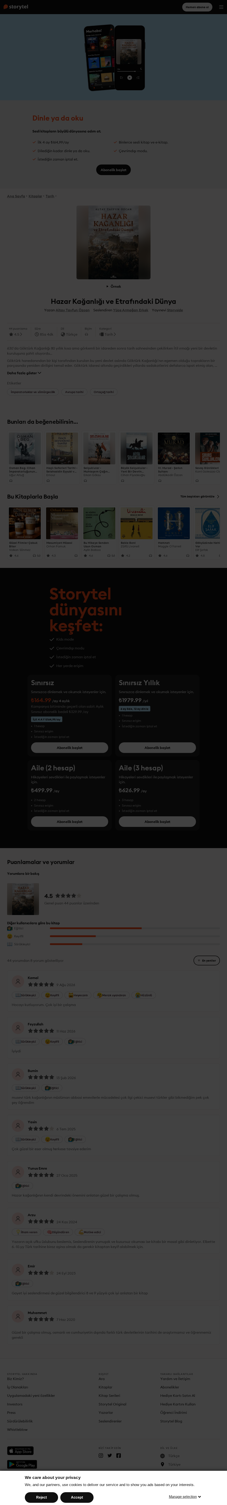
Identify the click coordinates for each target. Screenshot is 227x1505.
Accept (77, 1497)
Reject (41, 1497)
